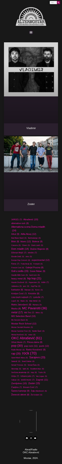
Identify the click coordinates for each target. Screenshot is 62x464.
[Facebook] (27, 438)
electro (32, 253)
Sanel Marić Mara (19, 358)
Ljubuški (38, 297)
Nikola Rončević (19, 335)
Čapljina (16, 387)
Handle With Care (19, 275)
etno (29, 256)
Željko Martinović (39, 391)
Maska (16, 309)
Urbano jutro (27, 376)
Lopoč (15, 301)
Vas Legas (41, 376)
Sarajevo (37, 357)
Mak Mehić (35, 301)
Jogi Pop (35, 286)
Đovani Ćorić (30, 387)
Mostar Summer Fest (21, 331)
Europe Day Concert (20, 260)
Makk (24, 301)
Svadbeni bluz (37, 369)
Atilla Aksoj (28, 234)
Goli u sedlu (19, 271)
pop (17, 345)
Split (26, 369)
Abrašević (30, 219)
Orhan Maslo (18, 342)
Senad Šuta (34, 365)
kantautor (17, 290)
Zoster (31, 204)
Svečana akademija (20, 372)
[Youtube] (35, 438)
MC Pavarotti (34, 308)
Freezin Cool (17, 268)
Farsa (15, 264)
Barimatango (34, 238)
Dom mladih (20, 248)
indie (45, 282)
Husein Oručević (19, 282)
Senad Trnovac (18, 365)
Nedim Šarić (38, 331)
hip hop (34, 278)
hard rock (34, 275)
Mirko (39, 313)
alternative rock (20, 223)
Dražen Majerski (39, 249)
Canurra (16, 245)
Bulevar (37, 241)
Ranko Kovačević (35, 349)
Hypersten (34, 282)
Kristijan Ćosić (19, 293)
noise (31, 335)
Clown (26, 245)
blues (26, 241)
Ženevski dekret (20, 395)
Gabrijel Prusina (34, 267)
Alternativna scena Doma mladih (28, 228)
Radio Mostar (18, 350)
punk (44, 346)
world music (27, 380)
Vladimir (31, 128)
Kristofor (33, 293)
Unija (15, 376)
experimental (41, 260)
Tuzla (42, 372)
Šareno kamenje (20, 391)
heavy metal (18, 278)
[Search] (58, 2)
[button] (31, 32)
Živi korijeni (36, 395)
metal (17, 312)
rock (29, 353)
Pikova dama (34, 342)
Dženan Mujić (18, 253)
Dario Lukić (37, 245)
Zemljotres (19, 383)
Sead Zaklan (28, 361)
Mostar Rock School (23, 323)
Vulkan (15, 380)
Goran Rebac (37, 271)
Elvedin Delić (17, 256)
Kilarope (29, 290)
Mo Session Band (19, 320)
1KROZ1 (16, 219)
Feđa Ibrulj (26, 264)
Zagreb (42, 379)
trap (34, 372)
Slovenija (16, 369)
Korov (39, 290)
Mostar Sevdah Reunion (22, 327)
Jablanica (16, 286)
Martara (37, 305)
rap (16, 353)
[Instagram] (31, 438)
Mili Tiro (29, 312)
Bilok (15, 241)
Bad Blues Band (19, 238)
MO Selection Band (23, 316)
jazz (26, 286)
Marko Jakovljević (21, 305)
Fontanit (38, 264)
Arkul (15, 234)
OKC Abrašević (26, 338)
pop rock (31, 346)
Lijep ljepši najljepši (21, 297)
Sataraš (15, 361)
